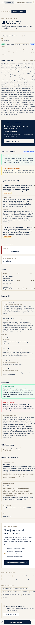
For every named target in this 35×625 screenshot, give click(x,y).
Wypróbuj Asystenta (11, 141)
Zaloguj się (29, 2)
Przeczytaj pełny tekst (10, 614)
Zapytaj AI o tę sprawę (18, 11)
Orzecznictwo (9, 2)
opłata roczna (7, 591)
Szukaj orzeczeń (7, 8)
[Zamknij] (32, 622)
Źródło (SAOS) (6, 11)
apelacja (5, 597)
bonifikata (17, 591)
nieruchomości (7, 588)
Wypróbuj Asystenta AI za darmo (16, 562)
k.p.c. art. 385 (7, 579)
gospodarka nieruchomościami (11, 594)
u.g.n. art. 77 (18, 576)
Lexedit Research (22, 2)
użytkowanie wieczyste (20, 588)
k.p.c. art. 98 (19, 579)
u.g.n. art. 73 (7, 576)
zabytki (25, 591)
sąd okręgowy (26, 594)
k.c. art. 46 (30, 576)
